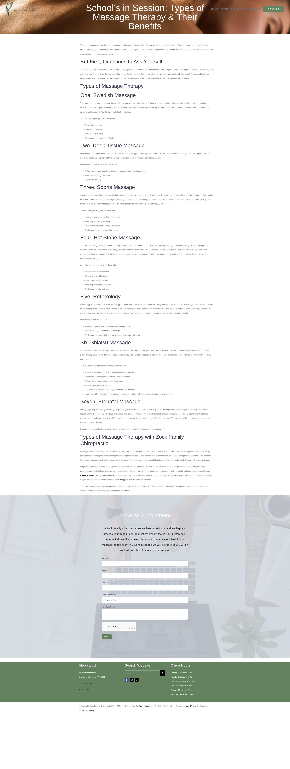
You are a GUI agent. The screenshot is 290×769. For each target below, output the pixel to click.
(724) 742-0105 (85, 683)
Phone (105, 583)
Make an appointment (124, 480)
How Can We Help (108, 607)
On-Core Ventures (143, 706)
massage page (86, 475)
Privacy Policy (88, 710)
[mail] (132, 680)
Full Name (106, 558)
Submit (106, 637)
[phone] (137, 680)
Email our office (85, 690)
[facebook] (127, 680)
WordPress (191, 706)
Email (104, 571)
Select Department (109, 595)
